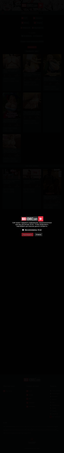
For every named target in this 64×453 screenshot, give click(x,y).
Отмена (38, 234)
